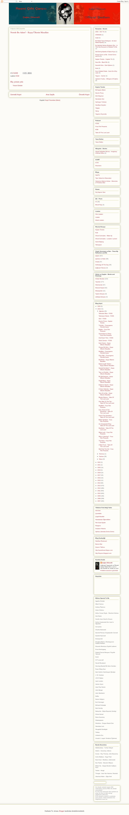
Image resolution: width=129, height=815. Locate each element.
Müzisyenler (99, 291)
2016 (99, 478)
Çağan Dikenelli (107, 563)
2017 (99, 475)
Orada (97, 261)
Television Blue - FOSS (105, 313)
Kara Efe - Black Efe (101, 62)
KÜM (17, 76)
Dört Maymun (99, 96)
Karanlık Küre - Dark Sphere (103, 65)
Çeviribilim (98, 513)
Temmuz (102, 454)
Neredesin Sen (99, 99)
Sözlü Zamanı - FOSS (105, 340)
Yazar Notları (99, 142)
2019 (99, 470)
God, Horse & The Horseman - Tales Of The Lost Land (105, 411)
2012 (99, 488)
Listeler (97, 217)
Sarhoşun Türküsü (100, 102)
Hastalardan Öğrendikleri (102, 519)
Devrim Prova (99, 93)
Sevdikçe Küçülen (100, 105)
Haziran (101, 456)
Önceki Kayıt (84, 95)
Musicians (98, 165)
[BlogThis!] (25, 73)
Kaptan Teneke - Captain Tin (103, 59)
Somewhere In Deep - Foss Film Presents (105, 334)
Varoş (97, 111)
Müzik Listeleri (99, 220)
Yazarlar (97, 282)
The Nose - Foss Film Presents (105, 441)
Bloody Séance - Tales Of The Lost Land (106, 398)
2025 (99, 306)
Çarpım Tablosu (100, 547)
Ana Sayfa (50, 95)
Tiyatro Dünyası (100, 294)
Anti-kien (98, 510)
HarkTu (97, 175)
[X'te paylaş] (27, 73)
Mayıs (101, 459)
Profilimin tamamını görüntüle (109, 570)
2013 (99, 485)
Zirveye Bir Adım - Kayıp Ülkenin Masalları (106, 348)
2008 (99, 498)
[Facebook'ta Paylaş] (29, 73)
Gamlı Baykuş (99, 242)
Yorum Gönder (17, 85)
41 (96, 201)
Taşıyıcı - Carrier (100, 76)
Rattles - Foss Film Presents (104, 330)
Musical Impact (99, 288)
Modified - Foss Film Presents (105, 406)
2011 (99, 490)
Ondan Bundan (99, 279)
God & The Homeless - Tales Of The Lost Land (106, 416)
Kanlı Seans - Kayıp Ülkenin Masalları (104, 343)
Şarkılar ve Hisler (100, 259)
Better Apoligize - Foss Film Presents (105, 420)
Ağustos (101, 311)
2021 (99, 465)
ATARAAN (98, 35)
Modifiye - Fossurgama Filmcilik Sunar (105, 352)
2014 (99, 483)
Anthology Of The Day (102, 265)
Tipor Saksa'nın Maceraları (103, 178)
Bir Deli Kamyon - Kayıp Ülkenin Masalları (106, 377)
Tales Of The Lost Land (102, 132)
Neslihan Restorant (101, 541)
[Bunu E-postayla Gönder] (24, 73)
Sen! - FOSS (102, 318)
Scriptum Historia (100, 528)
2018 (99, 472)
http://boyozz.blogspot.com (103, 553)
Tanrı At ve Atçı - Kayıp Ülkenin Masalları (105, 394)
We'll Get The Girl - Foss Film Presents (106, 449)
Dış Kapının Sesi (100, 192)
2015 (99, 480)
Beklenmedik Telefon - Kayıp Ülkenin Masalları (106, 364)
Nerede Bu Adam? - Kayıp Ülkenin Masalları (106, 368)
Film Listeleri (99, 214)
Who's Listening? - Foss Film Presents (106, 437)
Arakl (96, 38)
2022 (99, 462)
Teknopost (98, 245)
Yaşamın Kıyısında (101, 114)
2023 (99, 309)
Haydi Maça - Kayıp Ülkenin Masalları (104, 381)
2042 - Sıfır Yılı (99, 31)
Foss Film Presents (101, 126)
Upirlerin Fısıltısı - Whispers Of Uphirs (106, 79)
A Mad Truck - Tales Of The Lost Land (105, 445)
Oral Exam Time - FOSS (106, 338)
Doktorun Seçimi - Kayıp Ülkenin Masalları (106, 385)
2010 (99, 493)
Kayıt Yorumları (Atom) (52, 100)
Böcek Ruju (98, 204)
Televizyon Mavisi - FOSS (106, 316)
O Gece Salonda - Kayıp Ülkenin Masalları (106, 389)
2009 (99, 496)
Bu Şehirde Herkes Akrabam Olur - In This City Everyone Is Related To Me (106, 46)
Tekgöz (97, 108)
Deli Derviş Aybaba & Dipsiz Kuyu (105, 51)
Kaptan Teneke (99, 229)
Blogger (61, 811)
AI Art (97, 162)
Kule (96, 68)
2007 (99, 501)
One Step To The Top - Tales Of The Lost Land (106, 402)
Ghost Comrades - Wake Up (103, 235)
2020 (99, 467)
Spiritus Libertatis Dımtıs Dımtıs (104, 531)
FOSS (97, 123)
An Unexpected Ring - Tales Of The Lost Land (106, 424)
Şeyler (97, 256)
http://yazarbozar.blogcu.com (104, 550)
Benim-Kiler (98, 544)
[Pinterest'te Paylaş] (31, 73)
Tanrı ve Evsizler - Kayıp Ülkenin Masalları (106, 373)
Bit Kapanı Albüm (100, 90)
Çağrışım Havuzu (100, 268)
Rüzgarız (98, 525)
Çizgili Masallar (99, 516)
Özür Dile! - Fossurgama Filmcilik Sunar (106, 356)
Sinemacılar (98, 285)
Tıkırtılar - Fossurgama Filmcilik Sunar (105, 326)
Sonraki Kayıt (15, 95)
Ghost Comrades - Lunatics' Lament (106, 238)
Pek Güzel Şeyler (100, 522)
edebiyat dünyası (100, 297)
